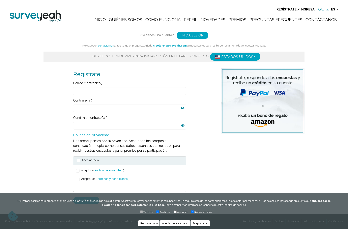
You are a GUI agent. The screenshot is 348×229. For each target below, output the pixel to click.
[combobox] (235, 57)
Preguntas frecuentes (276, 19)
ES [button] (333, 9)
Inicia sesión (192, 35)
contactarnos (106, 45)
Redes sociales (203, 212)
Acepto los (105, 178)
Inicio (100, 19)
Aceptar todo (200, 223)
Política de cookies (235, 204)
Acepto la (102, 170)
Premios (237, 19)
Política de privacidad (91, 135)
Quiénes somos (125, 19)
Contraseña (82, 100)
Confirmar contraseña (90, 118)
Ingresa (307, 9)
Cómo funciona (163, 19)
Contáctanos (321, 19)
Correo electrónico (88, 83)
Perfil (190, 19)
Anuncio (182, 212)
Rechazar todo (149, 223)
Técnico (147, 212)
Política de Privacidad (108, 170)
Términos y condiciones (112, 178)
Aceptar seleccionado (175, 223)
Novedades (213, 19)
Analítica (165, 212)
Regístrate (287, 9)
